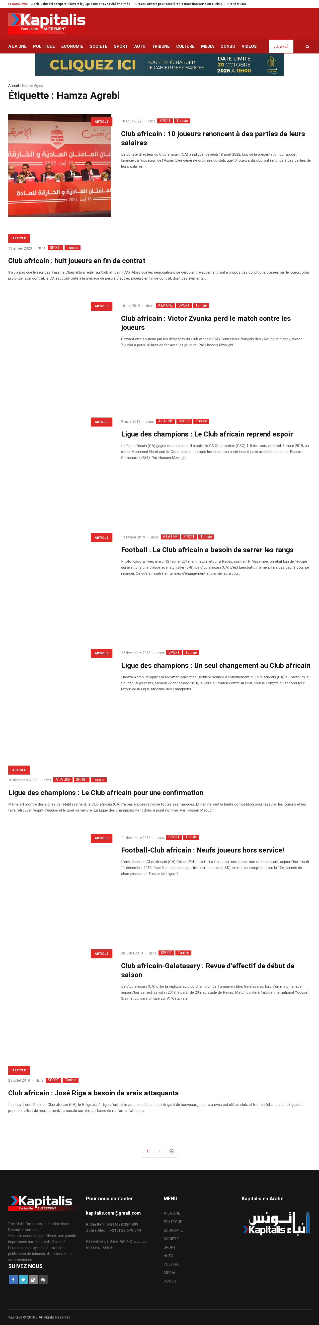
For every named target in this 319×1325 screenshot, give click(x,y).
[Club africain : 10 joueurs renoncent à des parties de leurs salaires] (59, 165)
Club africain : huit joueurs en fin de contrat (76, 261)
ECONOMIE (173, 1230)
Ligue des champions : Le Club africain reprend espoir (207, 434)
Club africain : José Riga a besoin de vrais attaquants (93, 1093)
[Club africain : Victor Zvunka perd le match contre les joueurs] (59, 350)
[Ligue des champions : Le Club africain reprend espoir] (59, 466)
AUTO (168, 1256)
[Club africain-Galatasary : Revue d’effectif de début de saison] (59, 997)
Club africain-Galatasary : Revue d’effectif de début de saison (207, 970)
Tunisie (182, 120)
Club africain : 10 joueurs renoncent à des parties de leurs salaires (213, 138)
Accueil (13, 85)
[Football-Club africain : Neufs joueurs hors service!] (59, 882)
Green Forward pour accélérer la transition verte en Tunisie (158, 4)
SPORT (165, 120)
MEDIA (169, 1273)
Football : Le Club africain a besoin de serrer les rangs (207, 550)
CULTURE (171, 1264)
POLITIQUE (173, 1222)
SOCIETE (171, 1239)
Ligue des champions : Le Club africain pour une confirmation (105, 793)
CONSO (170, 1281)
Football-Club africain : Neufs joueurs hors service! (202, 850)
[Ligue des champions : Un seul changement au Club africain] (59, 697)
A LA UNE (165, 305)
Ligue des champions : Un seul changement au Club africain (216, 666)
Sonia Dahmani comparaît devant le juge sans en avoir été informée (60, 4)
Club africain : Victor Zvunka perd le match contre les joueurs (206, 323)
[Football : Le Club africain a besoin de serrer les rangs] (59, 581)
